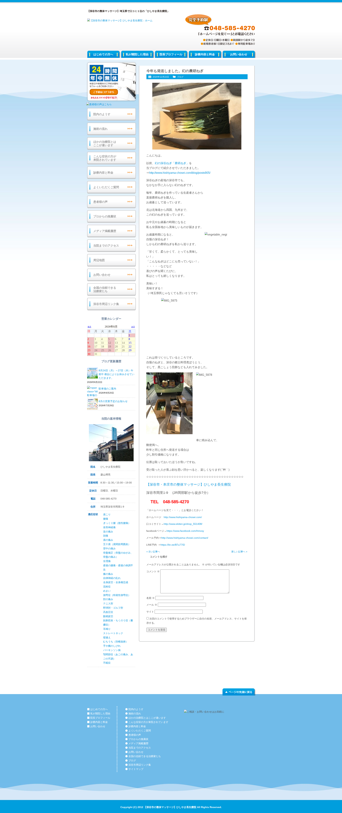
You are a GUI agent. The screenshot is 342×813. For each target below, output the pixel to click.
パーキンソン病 (112, 650)
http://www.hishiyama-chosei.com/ (183, 517)
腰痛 (105, 518)
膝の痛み (108, 574)
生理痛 (107, 561)
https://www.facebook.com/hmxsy (185, 530)
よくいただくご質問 (106, 187)
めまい (107, 590)
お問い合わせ (238, 54)
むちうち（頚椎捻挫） (115, 641)
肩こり (107, 514)
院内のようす (101, 114)
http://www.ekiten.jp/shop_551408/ (183, 523)
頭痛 (105, 535)
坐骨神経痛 (109, 527)
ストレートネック (113, 633)
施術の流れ (100, 128)
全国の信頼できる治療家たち (104, 289)
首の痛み (108, 531)
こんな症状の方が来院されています (104, 158)
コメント (153, 571)
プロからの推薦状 (104, 216)
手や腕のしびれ (112, 645)
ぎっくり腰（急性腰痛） (117, 523)
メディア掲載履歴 (104, 230)
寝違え (107, 637)
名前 (150, 598)
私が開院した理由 (137, 54)
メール (151, 604)
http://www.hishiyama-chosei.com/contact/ (184, 537)
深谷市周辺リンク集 (106, 303)
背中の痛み (109, 548)
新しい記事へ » (239, 551)
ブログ (180, 77)
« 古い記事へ (153, 551)
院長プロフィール (171, 54)
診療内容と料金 (205, 54)
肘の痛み (108, 599)
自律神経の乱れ (112, 578)
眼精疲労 (108, 616)
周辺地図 (99, 260)
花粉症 (107, 586)
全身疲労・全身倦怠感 (115, 582)
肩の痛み (108, 539)
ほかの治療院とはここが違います (104, 143)
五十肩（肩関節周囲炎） (117, 544)
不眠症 (107, 662)
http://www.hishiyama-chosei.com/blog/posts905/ (179, 172)
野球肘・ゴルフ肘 (113, 607)
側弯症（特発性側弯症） (117, 595)
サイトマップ (135, 769)
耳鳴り (107, 629)
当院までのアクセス (106, 245)
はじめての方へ (103, 54)
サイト (150, 611)
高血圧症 (108, 612)
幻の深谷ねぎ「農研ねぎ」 (172, 163)
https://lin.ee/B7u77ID (173, 544)
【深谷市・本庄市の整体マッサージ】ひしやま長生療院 (188, 484)
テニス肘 (108, 603)
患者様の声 (100, 201)
